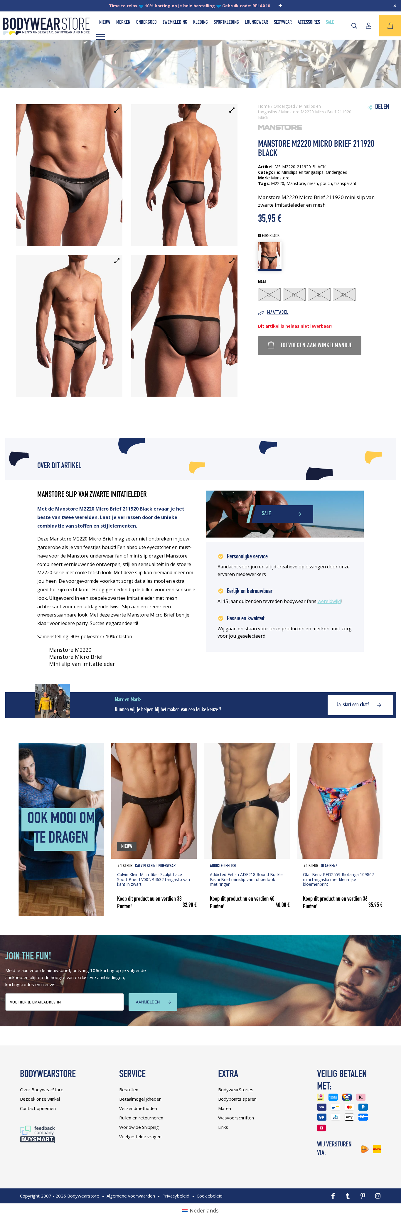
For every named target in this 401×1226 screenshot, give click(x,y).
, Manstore (294, 183)
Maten (224, 1108)
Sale (330, 22)
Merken (123, 22)
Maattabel (277, 312)
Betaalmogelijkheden (140, 1099)
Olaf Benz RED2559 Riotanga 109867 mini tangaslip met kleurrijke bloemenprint (338, 879)
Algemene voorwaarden (131, 1196)
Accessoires (309, 22)
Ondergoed (146, 22)
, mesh (311, 183)
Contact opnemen (38, 1108)
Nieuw (104, 22)
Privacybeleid (175, 1196)
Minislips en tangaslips (302, 172)
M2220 (277, 183)
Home (264, 106)
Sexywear (283, 22)
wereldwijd (329, 601)
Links (223, 1127)
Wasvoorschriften (236, 1118)
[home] (46, 33)
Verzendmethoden (138, 1108)
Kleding (200, 22)
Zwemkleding (175, 22)
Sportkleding (226, 22)
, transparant (344, 183)
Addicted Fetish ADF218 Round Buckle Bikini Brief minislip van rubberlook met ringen (246, 879)
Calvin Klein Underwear (155, 866)
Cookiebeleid (210, 1196)
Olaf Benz (329, 866)
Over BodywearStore (41, 1089)
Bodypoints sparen (237, 1099)
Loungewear (256, 22)
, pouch (325, 183)
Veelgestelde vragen (140, 1136)
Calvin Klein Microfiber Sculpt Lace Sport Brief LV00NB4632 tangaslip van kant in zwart (153, 879)
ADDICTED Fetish (223, 866)
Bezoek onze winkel (40, 1099)
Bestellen (128, 1089)
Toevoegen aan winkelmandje (316, 346)
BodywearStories (235, 1089)
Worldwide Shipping (139, 1127)
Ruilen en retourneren (141, 1118)
